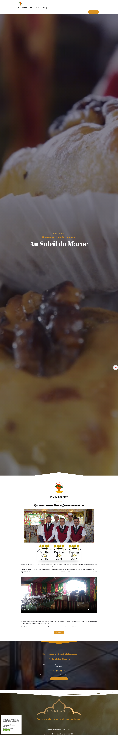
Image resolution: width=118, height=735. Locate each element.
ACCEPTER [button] (6, 730)
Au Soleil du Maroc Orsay (32, 7)
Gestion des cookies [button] (8, 728)
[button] (93, 12)
